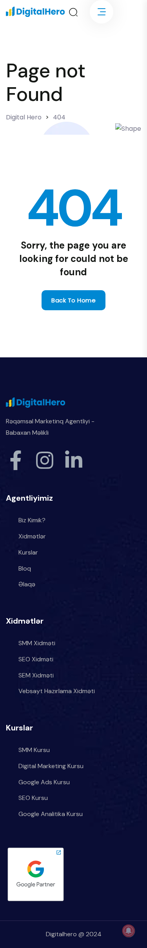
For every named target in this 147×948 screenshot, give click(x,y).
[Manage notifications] (128, 930)
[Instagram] (44, 460)
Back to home (73, 300)
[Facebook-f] (15, 460)
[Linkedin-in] (73, 460)
